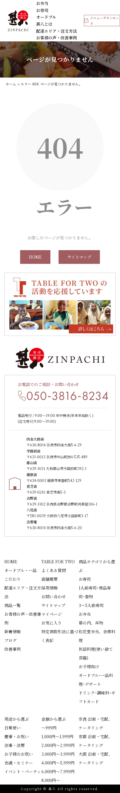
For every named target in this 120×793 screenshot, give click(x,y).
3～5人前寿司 (91, 605)
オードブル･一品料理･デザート (96, 679)
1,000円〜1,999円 (57, 736)
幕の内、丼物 (91, 623)
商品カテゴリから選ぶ (97, 566)
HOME (35, 257)
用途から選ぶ (16, 719)
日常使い (12, 728)
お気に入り (51, 623)
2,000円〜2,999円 (58, 745)
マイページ (51, 614)
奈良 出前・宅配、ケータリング (95, 723)
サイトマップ (79, 257)
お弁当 (42, 3)
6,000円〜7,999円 (58, 771)
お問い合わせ (53, 596)
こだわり (12, 579)
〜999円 (49, 728)
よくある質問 (53, 570)
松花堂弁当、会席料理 (97, 636)
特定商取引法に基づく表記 (59, 636)
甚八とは (44, 24)
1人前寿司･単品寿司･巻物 (95, 592)
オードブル (46, 17)
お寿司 (42, 10)
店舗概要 (49, 579)
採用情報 (49, 588)
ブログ (10, 640)
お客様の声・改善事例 (56, 38)
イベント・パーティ (22, 771)
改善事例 (12, 649)
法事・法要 (14, 745)
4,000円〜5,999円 (58, 763)
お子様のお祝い (18, 754)
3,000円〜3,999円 (58, 754)
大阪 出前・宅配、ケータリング (95, 758)
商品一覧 (12, 605)
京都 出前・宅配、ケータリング (95, 741)
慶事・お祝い (16, 736)
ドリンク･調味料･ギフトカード (97, 697)
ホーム (11, 83)
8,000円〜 (50, 780)
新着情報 (12, 631)
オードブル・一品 (20, 570)
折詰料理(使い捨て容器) (96, 653)
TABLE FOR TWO (58, 561)
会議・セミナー (18, 763)
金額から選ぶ (53, 719)
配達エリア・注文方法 (56, 31)
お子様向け (89, 666)
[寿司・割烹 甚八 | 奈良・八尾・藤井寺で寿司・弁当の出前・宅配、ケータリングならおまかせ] (18, 20)
